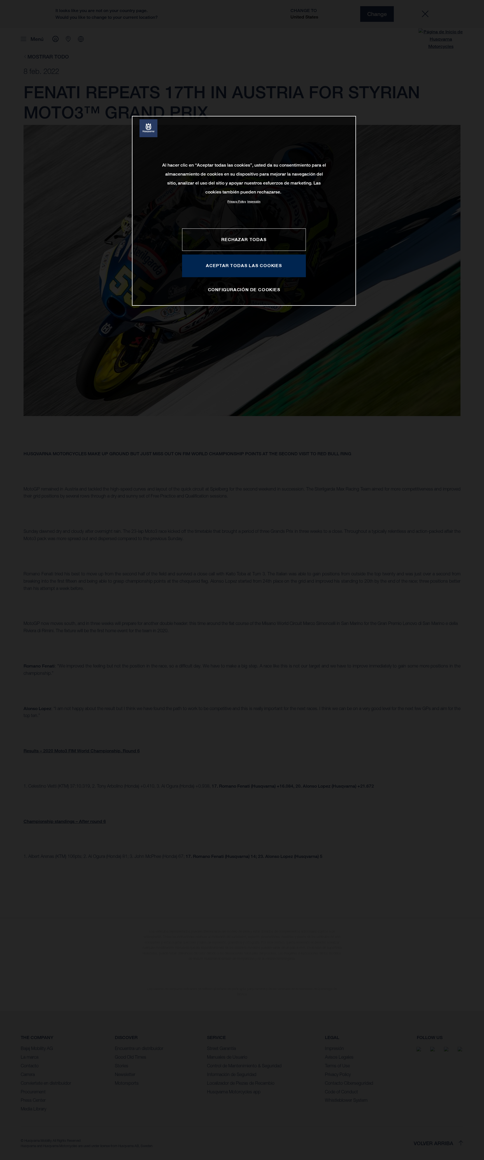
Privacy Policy (236, 201)
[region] (244, 210)
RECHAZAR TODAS (243, 239)
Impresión (253, 201)
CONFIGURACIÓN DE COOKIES (244, 289)
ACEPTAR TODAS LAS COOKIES (244, 265)
